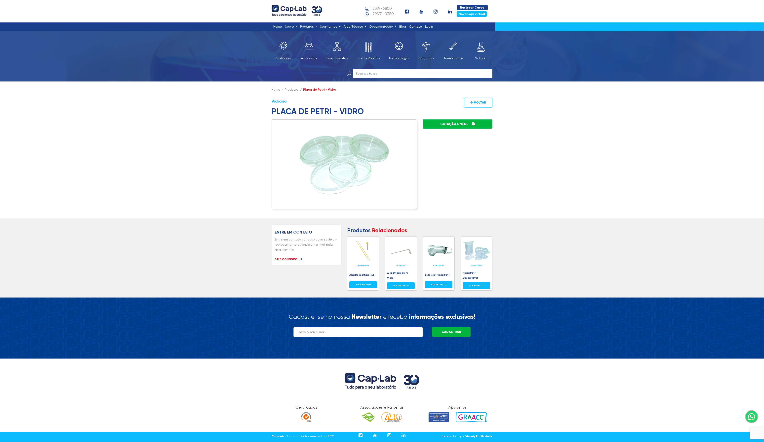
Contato (416, 26)
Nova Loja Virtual (472, 14)
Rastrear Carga (472, 7)
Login (430, 26)
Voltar (479, 102)
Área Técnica (354, 26)
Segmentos (329, 26)
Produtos (307, 26)
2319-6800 (380, 8)
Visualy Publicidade (478, 436)
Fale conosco (286, 259)
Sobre (290, 26)
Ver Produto (363, 284)
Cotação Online (454, 124)
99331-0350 (381, 14)
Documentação (381, 26)
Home (278, 26)
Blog (403, 26)
